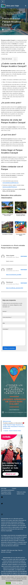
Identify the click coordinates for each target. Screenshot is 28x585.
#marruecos (6, 428)
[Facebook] (2, 497)
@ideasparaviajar (7, 421)
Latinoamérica (17, 12)
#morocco (21, 426)
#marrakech (14, 426)
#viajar (13, 425)
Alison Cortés (7, 29)
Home (4, 12)
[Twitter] (2, 504)
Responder (24, 256)
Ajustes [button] (20, 583)
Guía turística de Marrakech (7, 490)
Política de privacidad (6, 493)
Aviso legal (3, 488)
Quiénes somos (20, 493)
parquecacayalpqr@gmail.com (10, 186)
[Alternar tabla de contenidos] (14, 59)
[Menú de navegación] (2, 1)
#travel (9, 425)
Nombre (5, 311)
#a (22, 425)
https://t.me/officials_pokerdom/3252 (14, 288)
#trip (9, 426)
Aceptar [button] (8, 583)
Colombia (23, 12)
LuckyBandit (9, 268)
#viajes (5, 426)
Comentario (6, 329)
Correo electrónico (7, 317)
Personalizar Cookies (6, 492)
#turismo (18, 425)
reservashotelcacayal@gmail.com (11, 182)
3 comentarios (5, 31)
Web (4, 323)
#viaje (4, 425)
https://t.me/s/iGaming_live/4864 (13, 274)
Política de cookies (21, 492)
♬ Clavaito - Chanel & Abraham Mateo (12, 430)
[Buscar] (25, 5)
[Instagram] (2, 514)
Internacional (10, 12)
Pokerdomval (9, 282)
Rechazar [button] (14, 583)
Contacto (14, 488)
